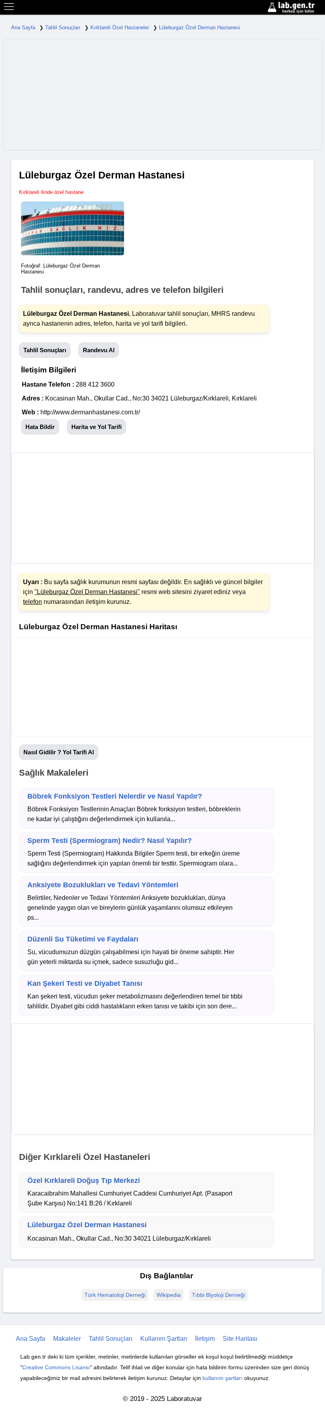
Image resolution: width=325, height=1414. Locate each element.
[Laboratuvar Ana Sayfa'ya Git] (295, 8)
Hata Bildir (40, 426)
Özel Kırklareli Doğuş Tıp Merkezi (83, 1180)
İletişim (205, 1338)
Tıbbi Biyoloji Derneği (218, 1295)
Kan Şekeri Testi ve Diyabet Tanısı (84, 983)
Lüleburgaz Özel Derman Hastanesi (199, 27)
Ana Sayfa (23, 27)
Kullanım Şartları (163, 1338)
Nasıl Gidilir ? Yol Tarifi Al (58, 752)
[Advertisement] (163, 94)
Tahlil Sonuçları (62, 27)
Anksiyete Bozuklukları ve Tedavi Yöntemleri (102, 885)
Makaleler (67, 1338)
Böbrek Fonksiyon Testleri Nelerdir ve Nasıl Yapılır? (114, 796)
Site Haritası (240, 1338)
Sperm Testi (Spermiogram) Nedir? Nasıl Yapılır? (109, 841)
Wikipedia (169, 1295)
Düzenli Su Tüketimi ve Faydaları (82, 939)
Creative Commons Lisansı (56, 1367)
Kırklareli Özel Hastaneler (119, 27)
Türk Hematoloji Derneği (114, 1295)
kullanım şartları (223, 1378)
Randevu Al (99, 350)
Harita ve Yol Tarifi (96, 426)
